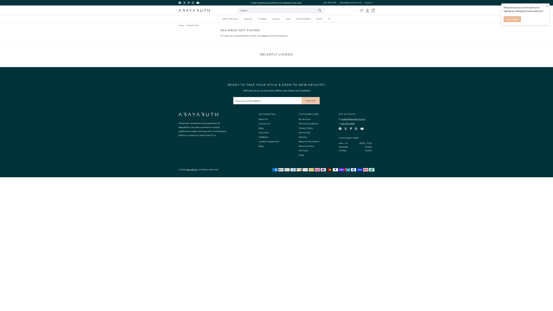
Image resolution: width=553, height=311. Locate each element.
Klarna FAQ (304, 132)
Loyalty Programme (269, 141)
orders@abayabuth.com (350, 2)
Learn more (512, 19)
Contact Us (264, 123)
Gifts (319, 19)
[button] (373, 10)
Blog (261, 128)
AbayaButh (194, 10)
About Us (263, 119)
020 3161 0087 (329, 2)
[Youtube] (197, 3)
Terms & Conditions (308, 123)
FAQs (301, 155)
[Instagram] (193, 3)
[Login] (367, 10)
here (264, 36)
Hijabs (276, 19)
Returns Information (309, 141)
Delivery (303, 137)
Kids (288, 19)
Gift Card (303, 150)
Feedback (263, 137)
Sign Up (310, 100)
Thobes (262, 19)
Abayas (248, 19)
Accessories (303, 19)
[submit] (319, 10)
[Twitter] (184, 3)
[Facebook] (180, 3)
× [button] (547, 6)
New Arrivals (230, 19)
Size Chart (264, 132)
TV (329, 19)
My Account (305, 119)
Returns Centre (306, 146)
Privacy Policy (306, 128)
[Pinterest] (189, 3)
